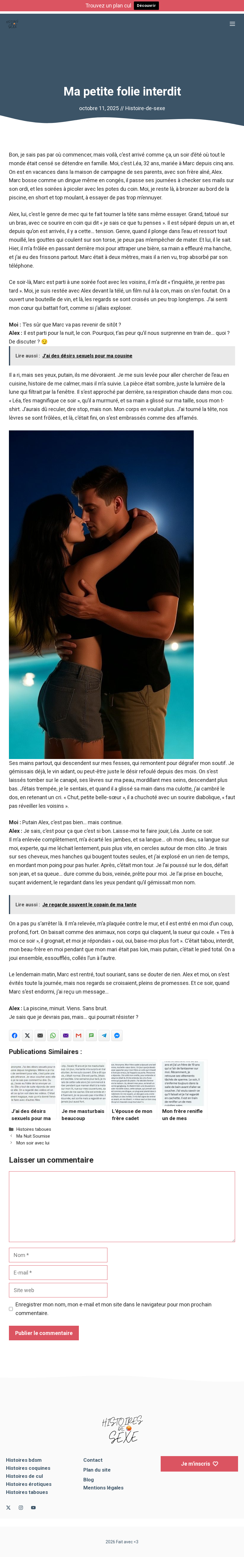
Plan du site (97, 1470)
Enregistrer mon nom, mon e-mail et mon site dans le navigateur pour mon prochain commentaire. (113, 1308)
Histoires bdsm (24, 1460)
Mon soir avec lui (32, 1143)
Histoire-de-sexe (145, 108)
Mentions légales (103, 1488)
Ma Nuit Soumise (33, 1136)
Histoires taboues (33, 1129)
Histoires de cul (24, 1476)
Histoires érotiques (28, 1484)
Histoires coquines (28, 1468)
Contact (93, 1460)
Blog (88, 1480)
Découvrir (146, 5)
